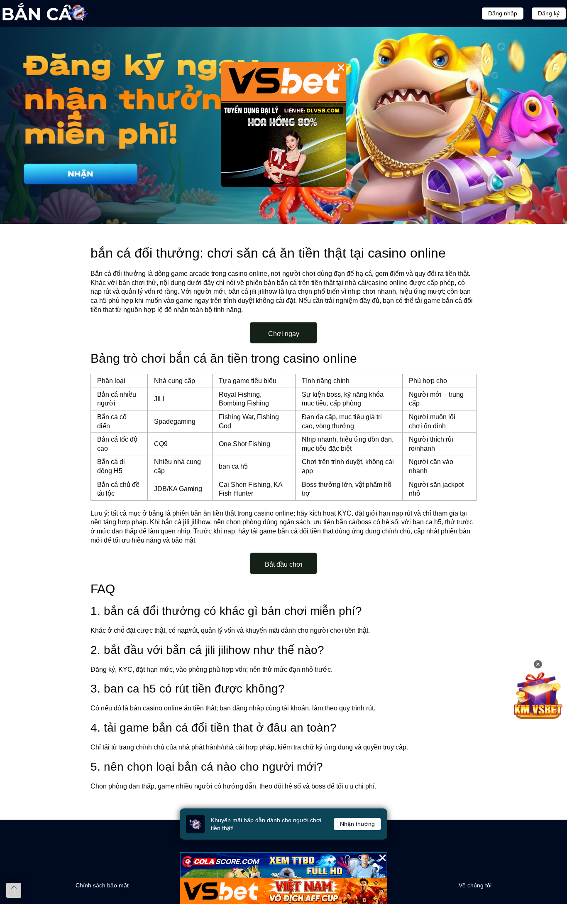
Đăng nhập (502, 13)
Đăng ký (549, 13)
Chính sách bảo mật (102, 885)
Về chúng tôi (475, 885)
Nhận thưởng (357, 823)
